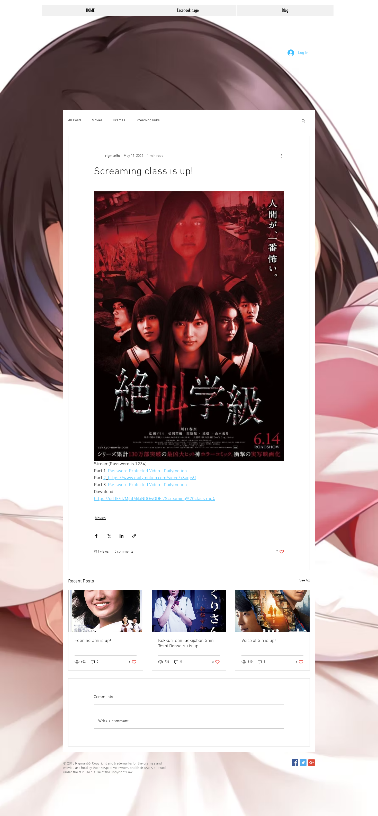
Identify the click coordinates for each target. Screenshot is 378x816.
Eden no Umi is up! (93, 640)
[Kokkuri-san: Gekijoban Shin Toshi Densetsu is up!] (189, 611)
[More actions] (281, 156)
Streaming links (148, 120)
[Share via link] (134, 535)
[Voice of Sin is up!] (272, 611)
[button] (303, 120)
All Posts (75, 120)
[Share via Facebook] (96, 535)
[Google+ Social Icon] (311, 762)
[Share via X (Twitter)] (108, 535)
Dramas (119, 120)
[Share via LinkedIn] (121, 535)
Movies (97, 120)
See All (304, 580)
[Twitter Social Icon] (303, 762)
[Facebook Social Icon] (295, 762)
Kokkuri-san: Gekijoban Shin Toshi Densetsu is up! (186, 643)
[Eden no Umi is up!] (105, 611)
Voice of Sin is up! (258, 640)
